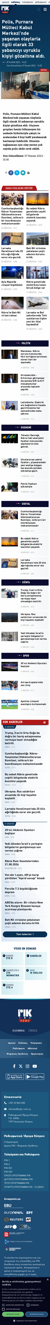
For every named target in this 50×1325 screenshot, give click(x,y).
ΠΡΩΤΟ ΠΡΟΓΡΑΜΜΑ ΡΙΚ (17, 1176)
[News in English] (36, 973)
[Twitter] (21, 1066)
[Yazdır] (28, 172)
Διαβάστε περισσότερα (34, 1300)
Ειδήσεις (23, 1043)
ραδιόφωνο (41, 2)
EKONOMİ (26, 427)
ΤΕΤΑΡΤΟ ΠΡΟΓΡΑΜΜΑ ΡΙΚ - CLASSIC (24, 1187)
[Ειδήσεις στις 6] (12, 987)
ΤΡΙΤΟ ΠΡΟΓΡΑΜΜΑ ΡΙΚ (16, 1183)
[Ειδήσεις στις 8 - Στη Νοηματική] (12, 973)
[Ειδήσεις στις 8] (12, 958)
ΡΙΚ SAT (8, 1172)
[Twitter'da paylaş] (16, 172)
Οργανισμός (37, 1054)
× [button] (48, 1280)
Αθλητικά (32, 1049)
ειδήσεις (15, 2)
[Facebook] (15, 1066)
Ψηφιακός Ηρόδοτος (17, 1054)
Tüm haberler (24, 934)
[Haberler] (36, 958)
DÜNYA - (8, 747)
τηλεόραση (27, 2)
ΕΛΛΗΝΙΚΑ (19, 1030)
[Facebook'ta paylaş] (10, 172)
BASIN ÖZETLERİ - (11, 868)
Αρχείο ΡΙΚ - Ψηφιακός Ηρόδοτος (21, 1146)
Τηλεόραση (36, 1043)
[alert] (25, 1301)
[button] (3, 1305)
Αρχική (12, 1043)
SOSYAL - (8, 768)
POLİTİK (26, 343)
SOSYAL (43, 70)
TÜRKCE (32, 1030)
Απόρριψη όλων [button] (36, 1314)
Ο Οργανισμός (11, 1142)
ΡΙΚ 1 (7, 1160)
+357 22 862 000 (16, 1103)
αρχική (5, 2)
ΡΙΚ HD (8, 1168)
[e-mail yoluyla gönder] (23, 172)
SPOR (26, 655)
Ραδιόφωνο (19, 1049)
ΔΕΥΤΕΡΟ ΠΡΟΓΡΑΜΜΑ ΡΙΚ (18, 1179)
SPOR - (7, 837)
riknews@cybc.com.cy (19, 1109)
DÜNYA (26, 582)
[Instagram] (27, 1066)
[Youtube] (34, 1066)
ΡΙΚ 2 (7, 1164)
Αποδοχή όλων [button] (13, 1314)
